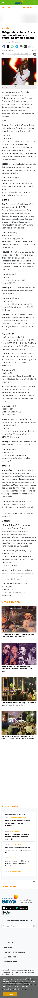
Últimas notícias (29, 7)
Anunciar (8, 947)
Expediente (8, 942)
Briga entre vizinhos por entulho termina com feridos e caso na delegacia (17, 836)
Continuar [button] (10, 994)
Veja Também (11, 602)
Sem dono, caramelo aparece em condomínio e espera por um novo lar (18, 850)
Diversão (5, 28)
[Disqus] (19, 772)
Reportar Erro (10, 962)
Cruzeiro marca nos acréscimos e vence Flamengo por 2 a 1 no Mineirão (17, 823)
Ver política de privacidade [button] (12, 989)
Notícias (32, 882)
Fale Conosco (10, 957)
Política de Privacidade (14, 952)
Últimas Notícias (10, 806)
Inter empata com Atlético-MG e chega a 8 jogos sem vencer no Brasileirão (17, 863)
